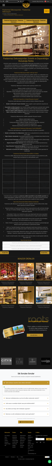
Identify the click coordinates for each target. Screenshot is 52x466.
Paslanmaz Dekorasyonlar (12, 13)
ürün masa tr (14, 435)
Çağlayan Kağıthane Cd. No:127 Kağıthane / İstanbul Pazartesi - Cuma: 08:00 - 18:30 (31, 440)
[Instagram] (43, 442)
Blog (38, 1)
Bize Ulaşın (41, 1)
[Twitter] (19, 1)
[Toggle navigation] (4, 5)
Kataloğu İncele (34, 335)
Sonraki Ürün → (45, 252)
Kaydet (49, 439)
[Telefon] (1, 1)
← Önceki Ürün (4, 252)
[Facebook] (21, 1)
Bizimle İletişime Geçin (26, 422)
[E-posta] (3, 1)
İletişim (22, 456)
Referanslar (13, 456)
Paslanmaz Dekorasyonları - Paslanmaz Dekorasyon (13, 21)
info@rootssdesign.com (32, 453)
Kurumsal (34, 1)
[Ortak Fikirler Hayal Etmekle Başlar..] (47, 456)
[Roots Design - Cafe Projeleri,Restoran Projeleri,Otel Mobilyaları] (23, 1)
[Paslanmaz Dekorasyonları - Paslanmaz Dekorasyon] (26, 41)
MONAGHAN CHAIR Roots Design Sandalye (15, 439)
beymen (6, 438)
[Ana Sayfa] (3, 456)
